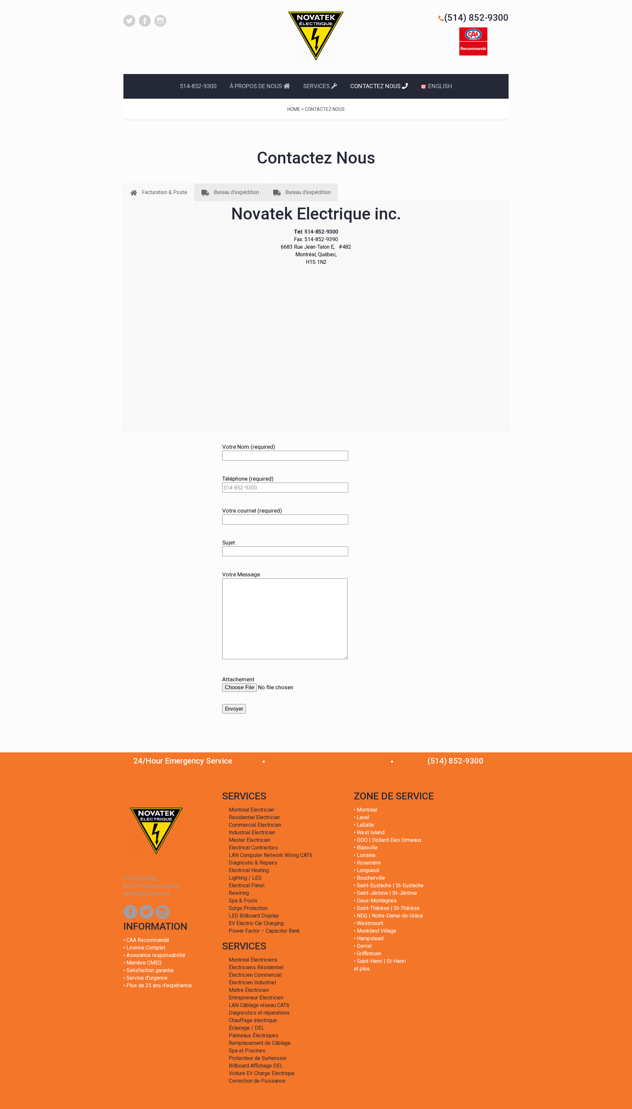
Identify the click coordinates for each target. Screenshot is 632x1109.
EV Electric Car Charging (256, 923)
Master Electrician (249, 840)
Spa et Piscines (247, 1050)
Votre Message (241, 574)
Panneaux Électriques (253, 1035)
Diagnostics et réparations (259, 1013)
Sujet (228, 542)
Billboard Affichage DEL (256, 1066)
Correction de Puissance (257, 1081)
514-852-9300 (198, 86)
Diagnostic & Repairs (253, 863)
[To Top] (612, 1089)
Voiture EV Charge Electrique (262, 1073)
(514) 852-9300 (476, 17)
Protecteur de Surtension (257, 1058)
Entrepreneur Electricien (256, 998)
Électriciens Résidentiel (256, 967)
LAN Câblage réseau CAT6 (259, 1005)
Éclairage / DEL (246, 1028)
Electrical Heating (249, 870)
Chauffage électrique (253, 1020)
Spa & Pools (243, 900)
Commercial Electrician (255, 825)
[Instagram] (163, 912)
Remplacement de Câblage (260, 1043)
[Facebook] (130, 912)
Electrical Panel (246, 885)
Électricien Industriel (252, 982)
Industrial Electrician (252, 832)
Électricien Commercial (255, 975)
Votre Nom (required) (248, 446)
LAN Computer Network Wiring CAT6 (270, 855)
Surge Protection (248, 908)
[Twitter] (146, 912)
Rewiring (239, 893)
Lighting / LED (245, 878)
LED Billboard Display (254, 916)
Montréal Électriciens (253, 960)
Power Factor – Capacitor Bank (264, 931)
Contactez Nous (376, 86)
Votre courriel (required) (252, 510)
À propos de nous (256, 86)
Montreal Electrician (251, 810)
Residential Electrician (254, 817)
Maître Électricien (249, 990)
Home (293, 109)
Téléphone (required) (248, 478)
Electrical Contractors (253, 847)
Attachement (238, 679)
